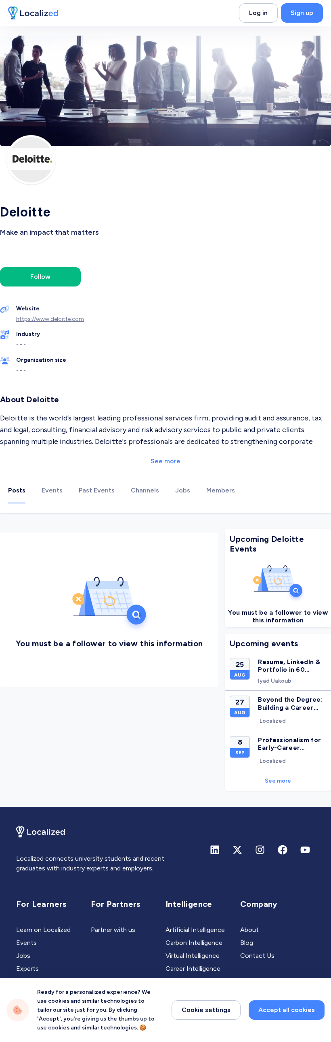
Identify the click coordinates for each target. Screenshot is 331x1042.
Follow (40, 276)
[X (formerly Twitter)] (237, 849)
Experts (27, 968)
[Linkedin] (214, 849)
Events (26, 943)
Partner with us (113, 930)
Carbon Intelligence (194, 943)
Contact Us (257, 955)
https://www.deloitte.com (50, 319)
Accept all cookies (286, 1010)
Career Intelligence (193, 968)
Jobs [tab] (182, 490)
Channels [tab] (145, 490)
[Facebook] (282, 849)
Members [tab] (220, 490)
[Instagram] (260, 849)
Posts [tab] (16, 490)
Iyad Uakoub (274, 680)
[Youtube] (305, 849)
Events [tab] (52, 490)
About (249, 930)
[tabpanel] (165, 660)
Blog (246, 943)
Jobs (23, 955)
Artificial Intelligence (195, 930)
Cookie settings (206, 1010)
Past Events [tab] (97, 490)
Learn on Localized (43, 930)
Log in (258, 13)
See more (165, 461)
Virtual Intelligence (193, 955)
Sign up (302, 13)
